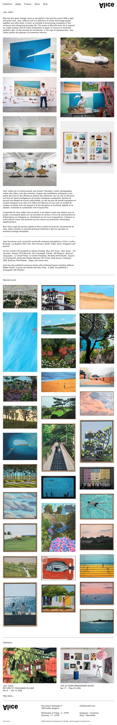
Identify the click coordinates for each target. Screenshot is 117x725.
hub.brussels (86, 721)
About (37, 4)
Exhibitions (7, 4)
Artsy (82, 715)
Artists (18, 4)
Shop (45, 4)
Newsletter (91, 715)
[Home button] (106, 5)
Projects (27, 4)
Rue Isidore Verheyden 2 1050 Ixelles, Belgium (51, 707)
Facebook (94, 713)
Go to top (6, 721)
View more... (8, 696)
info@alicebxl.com (87, 706)
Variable (65, 721)
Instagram (84, 713)
